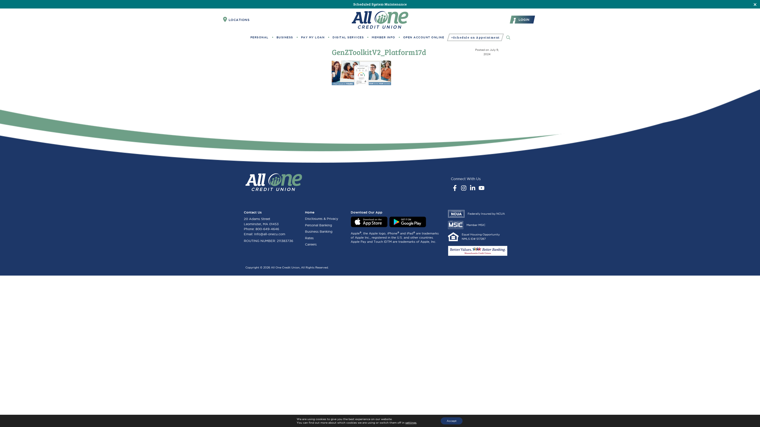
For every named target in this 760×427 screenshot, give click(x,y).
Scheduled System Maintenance (380, 4)
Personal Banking (318, 225)
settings (410, 422)
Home (309, 212)
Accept (452, 420)
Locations (239, 20)
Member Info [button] (383, 37)
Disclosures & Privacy (321, 218)
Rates (309, 238)
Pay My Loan (313, 37)
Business (284, 37)
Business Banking (318, 231)
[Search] (508, 37)
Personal (259, 37)
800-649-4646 (267, 229)
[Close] (755, 4)
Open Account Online (423, 37)
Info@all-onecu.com (269, 234)
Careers (311, 244)
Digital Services (348, 37)
